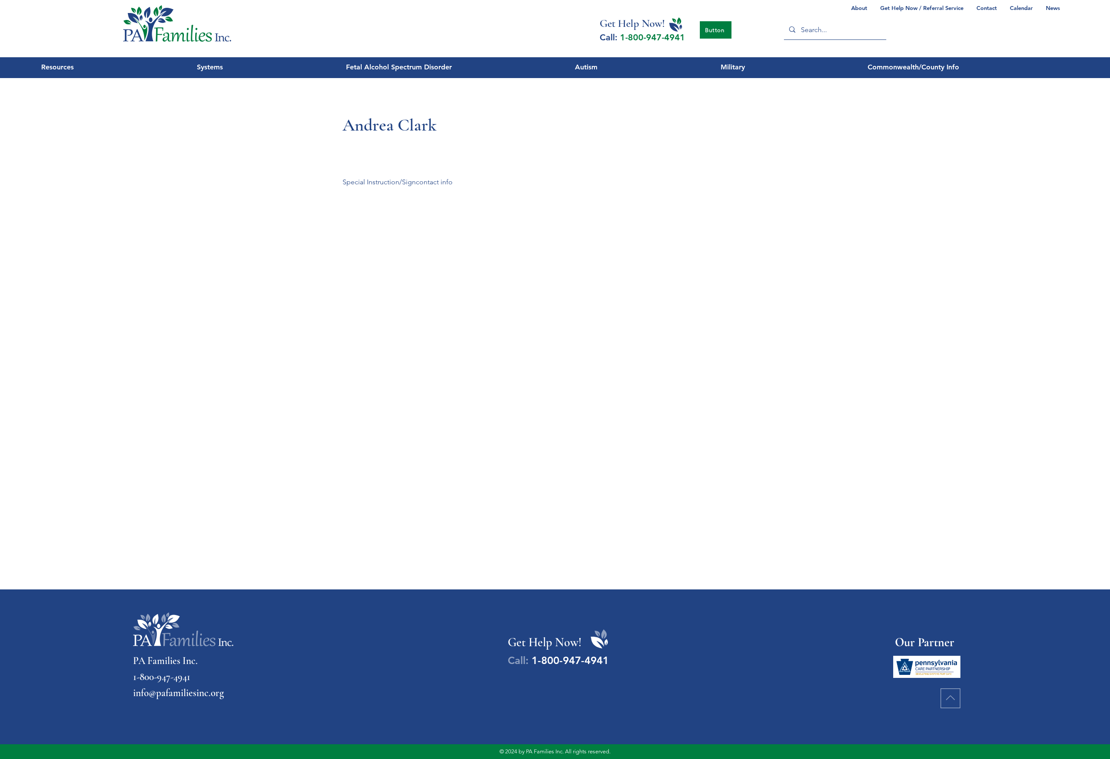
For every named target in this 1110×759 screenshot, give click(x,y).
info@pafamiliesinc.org (178, 693)
